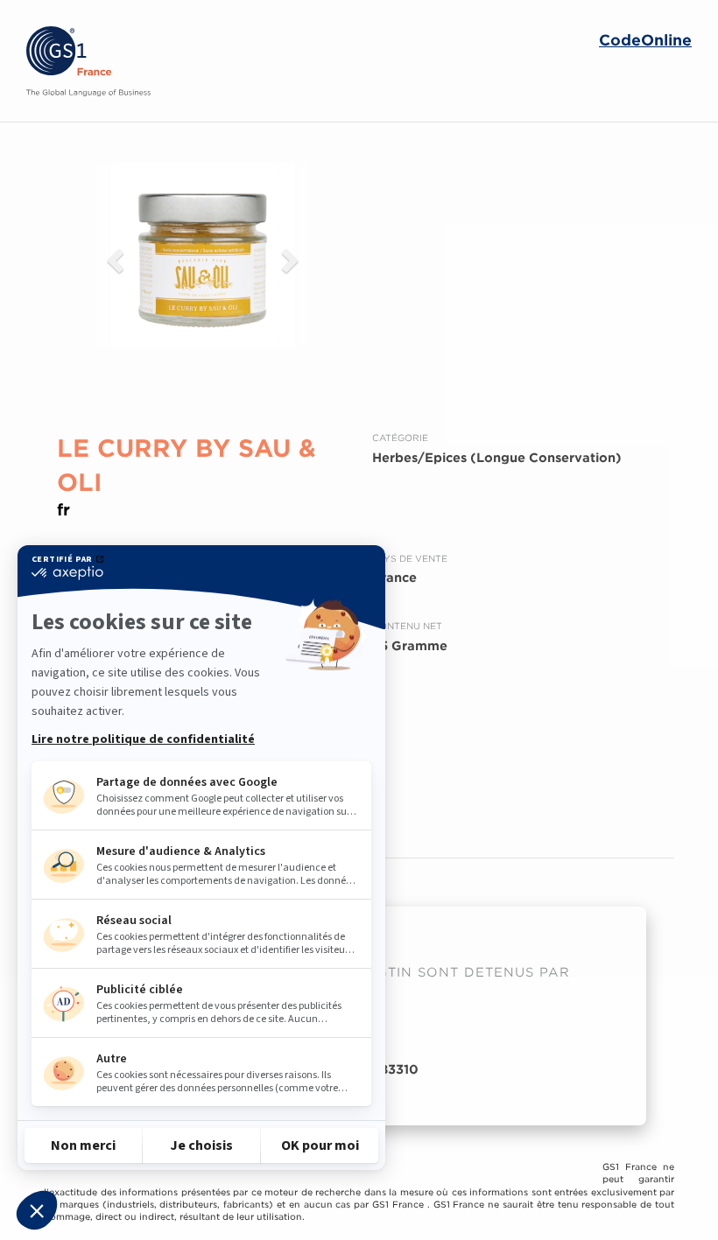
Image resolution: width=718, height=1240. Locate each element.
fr (63, 510)
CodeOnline (645, 40)
